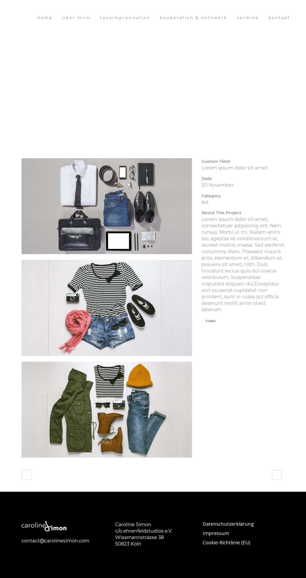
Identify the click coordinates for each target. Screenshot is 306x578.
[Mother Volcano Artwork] (107, 256)
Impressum (216, 533)
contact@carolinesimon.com (55, 541)
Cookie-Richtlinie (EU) (226, 542)
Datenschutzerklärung (228, 524)
